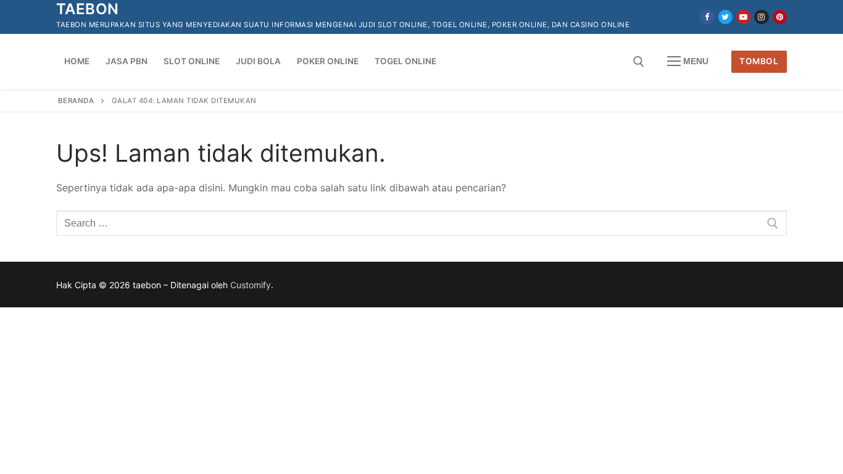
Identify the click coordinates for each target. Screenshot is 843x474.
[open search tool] (638, 61)
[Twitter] (725, 17)
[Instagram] (761, 17)
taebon (87, 9)
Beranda (76, 100)
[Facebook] (707, 17)
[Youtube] (743, 17)
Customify (250, 285)
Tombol (758, 61)
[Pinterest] (780, 17)
